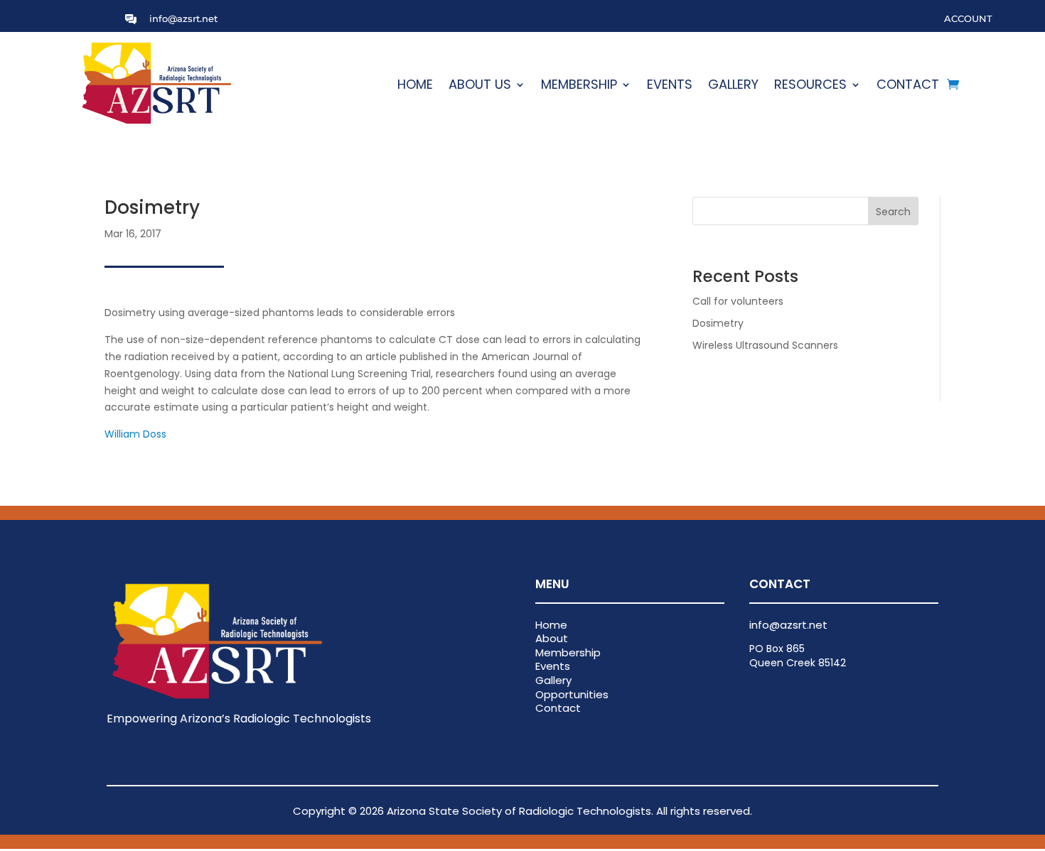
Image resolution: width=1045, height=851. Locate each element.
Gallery (733, 86)
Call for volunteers (737, 301)
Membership (579, 86)
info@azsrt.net (183, 18)
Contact (908, 86)
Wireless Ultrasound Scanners (765, 345)
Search (893, 212)
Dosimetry (718, 323)
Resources (810, 86)
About (551, 638)
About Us (480, 86)
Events (669, 86)
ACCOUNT (968, 18)
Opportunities (572, 694)
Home (415, 86)
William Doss (135, 434)
